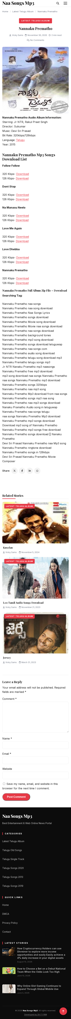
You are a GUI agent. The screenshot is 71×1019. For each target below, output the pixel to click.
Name (7, 738)
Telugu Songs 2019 (12, 885)
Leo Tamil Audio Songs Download (23, 602)
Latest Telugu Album (23, 11)
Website (7, 768)
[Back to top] (63, 1011)
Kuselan (8, 547)
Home (5, 11)
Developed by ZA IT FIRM (35, 1014)
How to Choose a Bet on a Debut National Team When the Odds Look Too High (41, 970)
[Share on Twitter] (14, 471)
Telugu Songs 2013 (12, 877)
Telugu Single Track (13, 859)
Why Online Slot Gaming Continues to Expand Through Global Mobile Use (39, 987)
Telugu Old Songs (12, 850)
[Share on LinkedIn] (30, 471)
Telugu (20, 140)
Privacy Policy (10, 922)
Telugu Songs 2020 (13, 868)
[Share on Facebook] (22, 471)
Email (6, 753)
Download (22, 174)
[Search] (57, 3)
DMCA (5, 913)
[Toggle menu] (65, 3)
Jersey (7, 657)
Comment (9, 698)
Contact (6, 931)
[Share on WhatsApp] (37, 471)
